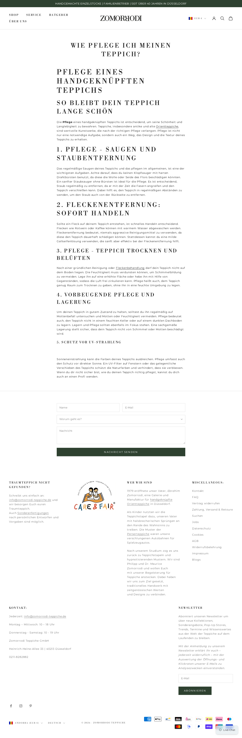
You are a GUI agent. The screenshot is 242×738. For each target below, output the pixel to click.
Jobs (195, 522)
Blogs (196, 559)
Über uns (18, 21)
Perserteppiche (138, 534)
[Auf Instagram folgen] (21, 706)
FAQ (195, 497)
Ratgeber (58, 15)
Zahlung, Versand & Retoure (212, 509)
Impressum (200, 553)
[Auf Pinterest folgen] (31, 706)
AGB (195, 541)
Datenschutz (201, 528)
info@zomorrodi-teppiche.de (30, 500)
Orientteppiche (167, 126)
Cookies (198, 534)
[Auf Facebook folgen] (11, 706)
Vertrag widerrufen (206, 503)
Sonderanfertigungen (33, 513)
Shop (14, 15)
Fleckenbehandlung (130, 268)
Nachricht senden (121, 451)
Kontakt (198, 491)
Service (33, 15)
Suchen (197, 516)
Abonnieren (195, 690)
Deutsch (54, 723)
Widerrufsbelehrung (207, 547)
